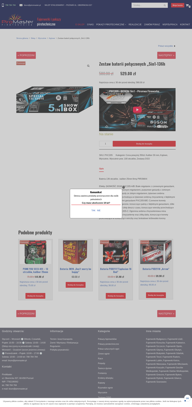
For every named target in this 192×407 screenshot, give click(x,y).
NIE (99, 210)
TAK (93, 210)
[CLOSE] (123, 187)
